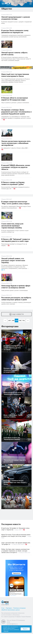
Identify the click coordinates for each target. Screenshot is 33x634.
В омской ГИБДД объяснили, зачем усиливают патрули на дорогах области (15, 167)
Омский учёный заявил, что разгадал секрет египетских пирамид (13, 260)
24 (4, 270)
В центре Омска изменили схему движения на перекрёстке (14, 31)
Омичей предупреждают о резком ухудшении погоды (15, 18)
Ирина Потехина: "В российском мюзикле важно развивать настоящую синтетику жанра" (15, 535)
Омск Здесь (6, 3)
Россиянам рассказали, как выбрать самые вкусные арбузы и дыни (16, 298)
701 (23, 320)
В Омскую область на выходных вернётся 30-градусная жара (14, 99)
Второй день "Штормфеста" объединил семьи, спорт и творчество (15, 529)
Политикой (6, 631)
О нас (2, 608)
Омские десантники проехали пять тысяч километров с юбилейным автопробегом (16, 143)
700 (20, 320)
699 (16, 320)
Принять (25, 629)
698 (13, 320)
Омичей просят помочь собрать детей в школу (14, 53)
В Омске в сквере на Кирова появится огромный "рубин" (12, 183)
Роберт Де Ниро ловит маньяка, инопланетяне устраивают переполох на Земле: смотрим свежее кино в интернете (15, 550)
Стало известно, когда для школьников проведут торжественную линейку (12, 226)
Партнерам (9, 608)
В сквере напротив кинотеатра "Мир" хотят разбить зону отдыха (15, 202)
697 (9, 320)
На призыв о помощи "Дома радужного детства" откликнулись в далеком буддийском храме (16, 112)
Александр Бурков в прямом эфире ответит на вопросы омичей (15, 286)
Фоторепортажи (9, 326)
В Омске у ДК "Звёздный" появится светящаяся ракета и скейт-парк (15, 240)
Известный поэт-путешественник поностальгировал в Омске (15, 75)
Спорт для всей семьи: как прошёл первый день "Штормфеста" (15, 543)
